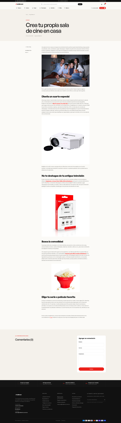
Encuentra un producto (77, 396)
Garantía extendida (76, 400)
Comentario (81, 353)
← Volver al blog (28, 46)
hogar (51, 317)
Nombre (80, 341)
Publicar (91, 369)
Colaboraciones (45, 400)
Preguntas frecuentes (76, 407)
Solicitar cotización (61, 402)
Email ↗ (26, 52)
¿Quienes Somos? (46, 396)
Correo (80, 347)
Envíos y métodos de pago (77, 402)
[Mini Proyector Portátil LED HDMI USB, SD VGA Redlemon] (65, 140)
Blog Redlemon (32, 14)
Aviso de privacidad (46, 405)
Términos (63, 420)
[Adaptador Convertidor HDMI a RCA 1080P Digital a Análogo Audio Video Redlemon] (65, 213)
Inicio (27, 14)
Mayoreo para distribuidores (60, 397)
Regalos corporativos (61, 400)
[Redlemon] (19, 4)
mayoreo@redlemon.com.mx (63, 404)
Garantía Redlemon (76, 398)
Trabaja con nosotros (46, 402)
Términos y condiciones (47, 409)
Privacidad (58, 420)
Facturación (74, 405)
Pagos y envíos (45, 407)
